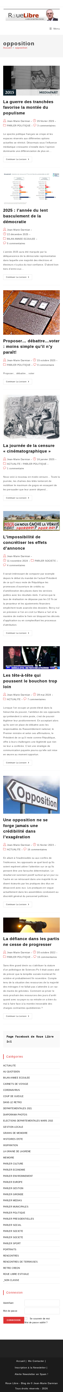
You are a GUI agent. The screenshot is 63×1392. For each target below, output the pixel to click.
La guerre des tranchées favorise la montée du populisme (28, 107)
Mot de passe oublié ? (36, 1322)
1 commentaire (15, 468)
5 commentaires (16, 243)
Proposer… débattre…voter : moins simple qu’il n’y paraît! (31, 346)
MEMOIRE (8, 1157)
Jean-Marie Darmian (18, 121)
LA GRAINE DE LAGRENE (17, 1151)
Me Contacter (36, 1361)
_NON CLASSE (11, 1280)
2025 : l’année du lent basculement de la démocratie (25, 216)
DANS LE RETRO (12, 1102)
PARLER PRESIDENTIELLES (18, 1219)
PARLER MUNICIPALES (15, 1206)
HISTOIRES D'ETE (13, 1139)
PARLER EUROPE (13, 1182)
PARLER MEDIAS (12, 1200)
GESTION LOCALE (13, 1127)
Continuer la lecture (19, 160)
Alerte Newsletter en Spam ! (31, 1374)
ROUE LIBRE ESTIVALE (16, 1274)
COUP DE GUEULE (13, 1096)
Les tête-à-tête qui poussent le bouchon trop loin (30, 681)
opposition (21, 47)
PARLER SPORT (12, 1243)
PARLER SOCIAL (12, 1225)
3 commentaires (46, 125)
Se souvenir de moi (40, 1318)
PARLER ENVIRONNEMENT (18, 1176)
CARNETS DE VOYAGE (15, 1084)
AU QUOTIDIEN (11, 1071)
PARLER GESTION (13, 1188)
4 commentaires (16, 565)
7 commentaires (37, 699)
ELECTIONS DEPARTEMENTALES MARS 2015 (28, 1120)
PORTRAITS (9, 1249)
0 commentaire (45, 365)
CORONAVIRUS (11, 1090)
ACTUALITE (14, 463)
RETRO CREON (11, 1268)
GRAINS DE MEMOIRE (15, 1133)
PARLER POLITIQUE (18, 125)
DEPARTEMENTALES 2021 (17, 1108)
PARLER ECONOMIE (14, 1170)
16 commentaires (37, 849)
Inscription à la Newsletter (30, 1367)
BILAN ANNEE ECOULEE (21, 238)
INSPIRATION (10, 1145)
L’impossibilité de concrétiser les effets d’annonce (25, 542)
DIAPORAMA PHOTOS (15, 1114)
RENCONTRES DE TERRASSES (20, 1262)
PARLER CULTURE (13, 1163)
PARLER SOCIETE (45, 560)
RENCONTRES (11, 1255)
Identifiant (8, 1303)
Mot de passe (10, 1311)
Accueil (20, 1361)
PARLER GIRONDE (13, 1194)
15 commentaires (47, 957)
